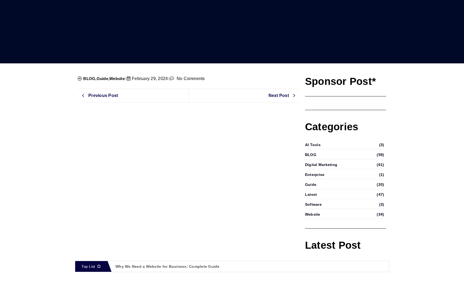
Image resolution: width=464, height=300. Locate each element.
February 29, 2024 (150, 78)
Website (117, 78)
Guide (103, 78)
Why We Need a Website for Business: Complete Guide (167, 266)
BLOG (89, 78)
